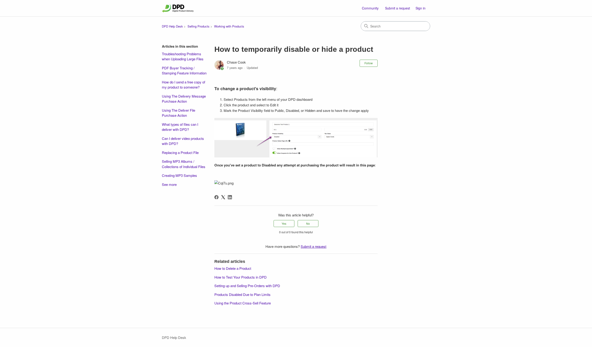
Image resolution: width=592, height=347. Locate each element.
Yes (284, 223)
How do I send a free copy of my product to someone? (183, 85)
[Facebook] (216, 197)
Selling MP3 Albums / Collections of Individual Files (183, 164)
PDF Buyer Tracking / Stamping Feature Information (184, 70)
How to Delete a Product (232, 268)
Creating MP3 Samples (179, 175)
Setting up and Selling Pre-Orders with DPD (247, 285)
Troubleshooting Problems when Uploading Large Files (183, 56)
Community (370, 8)
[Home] (178, 8)
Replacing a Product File (180, 152)
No (308, 223)
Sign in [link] (421, 8)
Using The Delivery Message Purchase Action (184, 99)
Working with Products (229, 26)
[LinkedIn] (230, 197)
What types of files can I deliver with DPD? (180, 127)
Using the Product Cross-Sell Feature (242, 303)
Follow (368, 63)
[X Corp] (223, 197)
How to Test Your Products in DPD (240, 277)
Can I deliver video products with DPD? (183, 141)
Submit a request (397, 8)
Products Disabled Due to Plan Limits (242, 294)
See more (169, 184)
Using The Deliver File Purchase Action (178, 113)
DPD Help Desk (172, 26)
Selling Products (199, 26)
